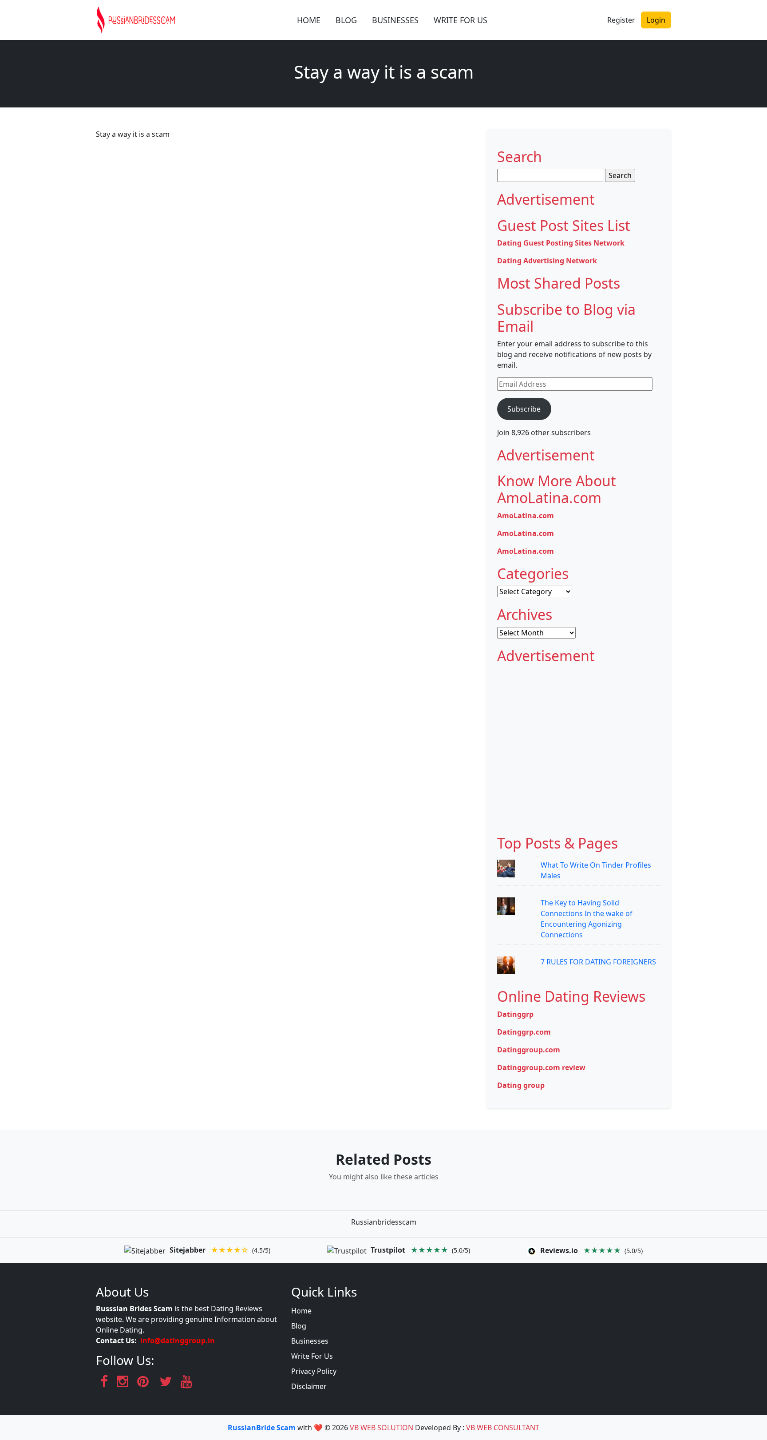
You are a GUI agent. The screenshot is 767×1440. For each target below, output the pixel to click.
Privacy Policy (313, 1371)
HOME (308, 20)
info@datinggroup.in (177, 1340)
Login (656, 20)
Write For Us (312, 1356)
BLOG (346, 20)
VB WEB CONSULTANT (502, 1427)
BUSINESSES (395, 20)
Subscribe (524, 409)
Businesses (309, 1341)
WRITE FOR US (460, 20)
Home (301, 1311)
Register (621, 20)
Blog (298, 1326)
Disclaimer (309, 1386)
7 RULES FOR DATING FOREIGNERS (598, 962)
